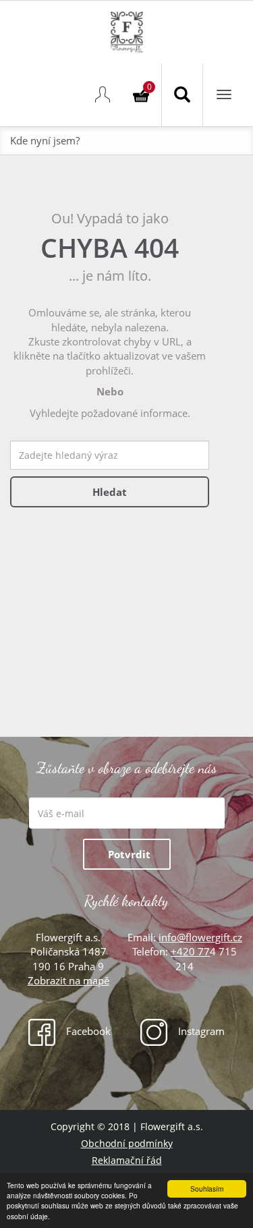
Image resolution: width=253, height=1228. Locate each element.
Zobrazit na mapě (68, 980)
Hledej (182, 94)
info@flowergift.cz (200, 937)
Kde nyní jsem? (45, 140)
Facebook (87, 1031)
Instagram (200, 1031)
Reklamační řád (127, 1160)
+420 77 (190, 951)
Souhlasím (206, 1188)
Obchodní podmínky (127, 1143)
